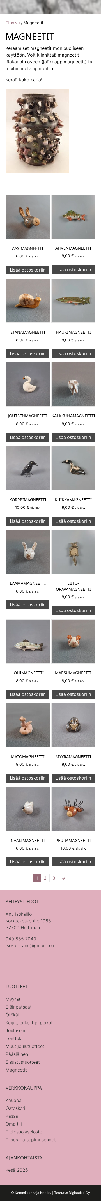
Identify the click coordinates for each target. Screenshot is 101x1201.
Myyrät (13, 999)
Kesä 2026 (17, 1170)
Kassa (12, 1116)
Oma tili (14, 1124)
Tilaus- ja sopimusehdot (31, 1139)
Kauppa (14, 1100)
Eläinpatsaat (19, 1007)
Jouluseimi (17, 1030)
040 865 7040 (21, 939)
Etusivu (13, 22)
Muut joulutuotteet (25, 1046)
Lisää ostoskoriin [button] (28, 270)
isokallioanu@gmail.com (31, 945)
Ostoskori (15, 1108)
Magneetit (16, 1070)
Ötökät (13, 1015)
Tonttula (14, 1038)
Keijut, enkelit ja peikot (29, 1022)
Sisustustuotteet (23, 1062)
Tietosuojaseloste (24, 1132)
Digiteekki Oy (79, 1193)
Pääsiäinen (17, 1054)
